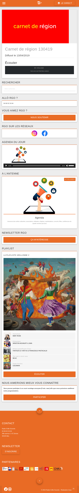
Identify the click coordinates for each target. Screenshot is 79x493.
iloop (70, 490)
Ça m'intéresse (39, 239)
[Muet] (67, 166)
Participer (39, 397)
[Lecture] (6, 166)
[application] (39, 166)
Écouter (39, 374)
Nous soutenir (39, 117)
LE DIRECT (66, 3)
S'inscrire (11, 451)
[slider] (71, 165)
